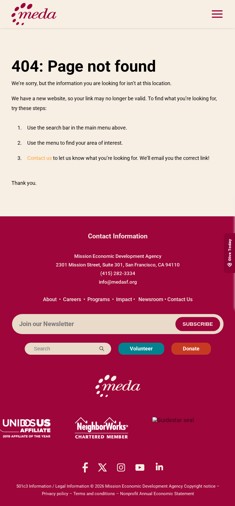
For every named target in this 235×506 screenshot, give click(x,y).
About (50, 299)
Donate (191, 349)
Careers (72, 299)
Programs (98, 299)
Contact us (39, 158)
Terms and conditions (94, 493)
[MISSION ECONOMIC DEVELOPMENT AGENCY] (173, 428)
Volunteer (141, 349)
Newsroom (150, 299)
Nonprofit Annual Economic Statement (157, 493)
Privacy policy (55, 493)
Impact (124, 299)
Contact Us (180, 299)
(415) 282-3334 (117, 273)
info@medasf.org (118, 282)
